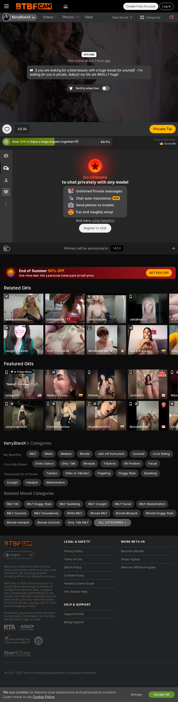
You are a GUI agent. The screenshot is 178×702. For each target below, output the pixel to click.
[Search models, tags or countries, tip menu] (171, 17)
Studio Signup (130, 559)
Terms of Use (73, 559)
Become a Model (132, 551)
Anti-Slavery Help (75, 591)
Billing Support (74, 622)
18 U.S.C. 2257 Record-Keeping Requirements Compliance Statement (50, 672)
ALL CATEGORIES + (112, 522)
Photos (70, 17)
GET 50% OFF (159, 272)
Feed (89, 17)
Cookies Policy (74, 575)
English (15, 555)
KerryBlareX (15, 443)
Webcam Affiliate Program (138, 567)
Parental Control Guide (79, 583)
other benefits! (103, 220)
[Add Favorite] (7, 129)
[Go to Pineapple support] (39, 640)
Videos (50, 17)
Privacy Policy (73, 551)
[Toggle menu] (6, 6)
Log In (166, 6)
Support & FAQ (74, 614)
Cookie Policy (43, 697)
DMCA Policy (73, 567)
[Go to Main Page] (36, 6)
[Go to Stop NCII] (17, 653)
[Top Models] (65, 6)
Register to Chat (95, 228)
